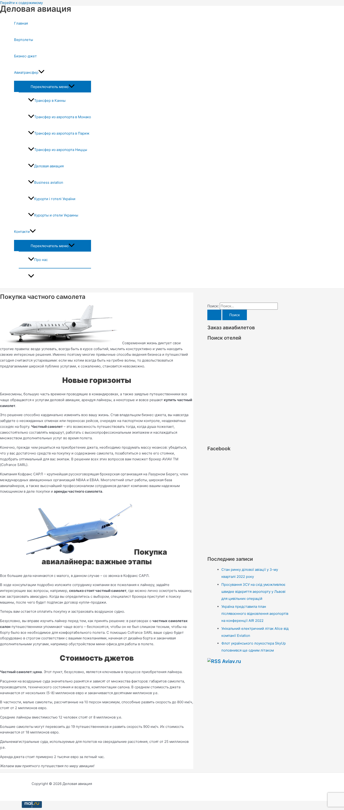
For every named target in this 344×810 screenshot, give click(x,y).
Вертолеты (23, 39)
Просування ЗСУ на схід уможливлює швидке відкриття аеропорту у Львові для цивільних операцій (253, 591)
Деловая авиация (35, 9)
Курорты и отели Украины (56, 215)
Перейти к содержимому (21, 2)
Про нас (41, 259)
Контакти (22, 231)
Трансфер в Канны (50, 100)
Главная (21, 23)
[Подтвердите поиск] (214, 315)
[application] (41, 72)
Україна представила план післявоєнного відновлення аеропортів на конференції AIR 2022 (254, 613)
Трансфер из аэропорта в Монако (62, 117)
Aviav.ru (231, 661)
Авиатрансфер (26, 72)
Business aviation (48, 182)
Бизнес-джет (25, 56)
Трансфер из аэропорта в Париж (61, 133)
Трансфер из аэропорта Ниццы (60, 149)
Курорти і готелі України (54, 199)
